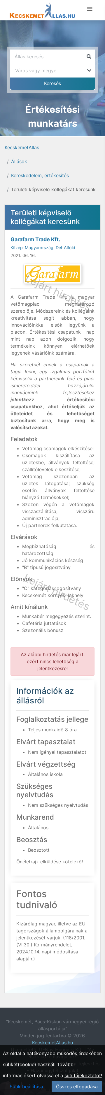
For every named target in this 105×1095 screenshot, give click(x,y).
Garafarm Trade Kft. (35, 239)
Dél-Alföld (65, 247)
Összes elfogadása (77, 1086)
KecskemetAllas (22, 147)
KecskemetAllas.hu (52, 1042)
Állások (19, 161)
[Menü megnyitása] (89, 9)
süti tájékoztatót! (83, 1075)
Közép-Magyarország (31, 247)
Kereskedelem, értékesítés (40, 175)
